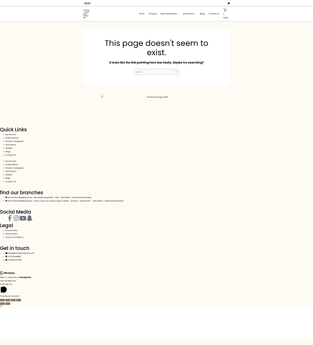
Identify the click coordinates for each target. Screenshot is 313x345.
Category (152, 13)
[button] (178, 14)
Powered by (9, 296)
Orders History (12, 138)
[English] (89, 3)
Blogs (202, 13)
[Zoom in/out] (2, 300)
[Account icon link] (229, 3)
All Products (11, 144)
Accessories (188, 13)
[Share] (13, 300)
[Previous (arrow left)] (2, 303)
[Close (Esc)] (18, 300)
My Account (11, 134)
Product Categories (15, 141)
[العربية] (86, 3)
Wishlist (9, 148)
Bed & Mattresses (169, 13)
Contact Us (213, 13)
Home (142, 13)
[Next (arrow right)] (7, 303)
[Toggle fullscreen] (7, 300)
